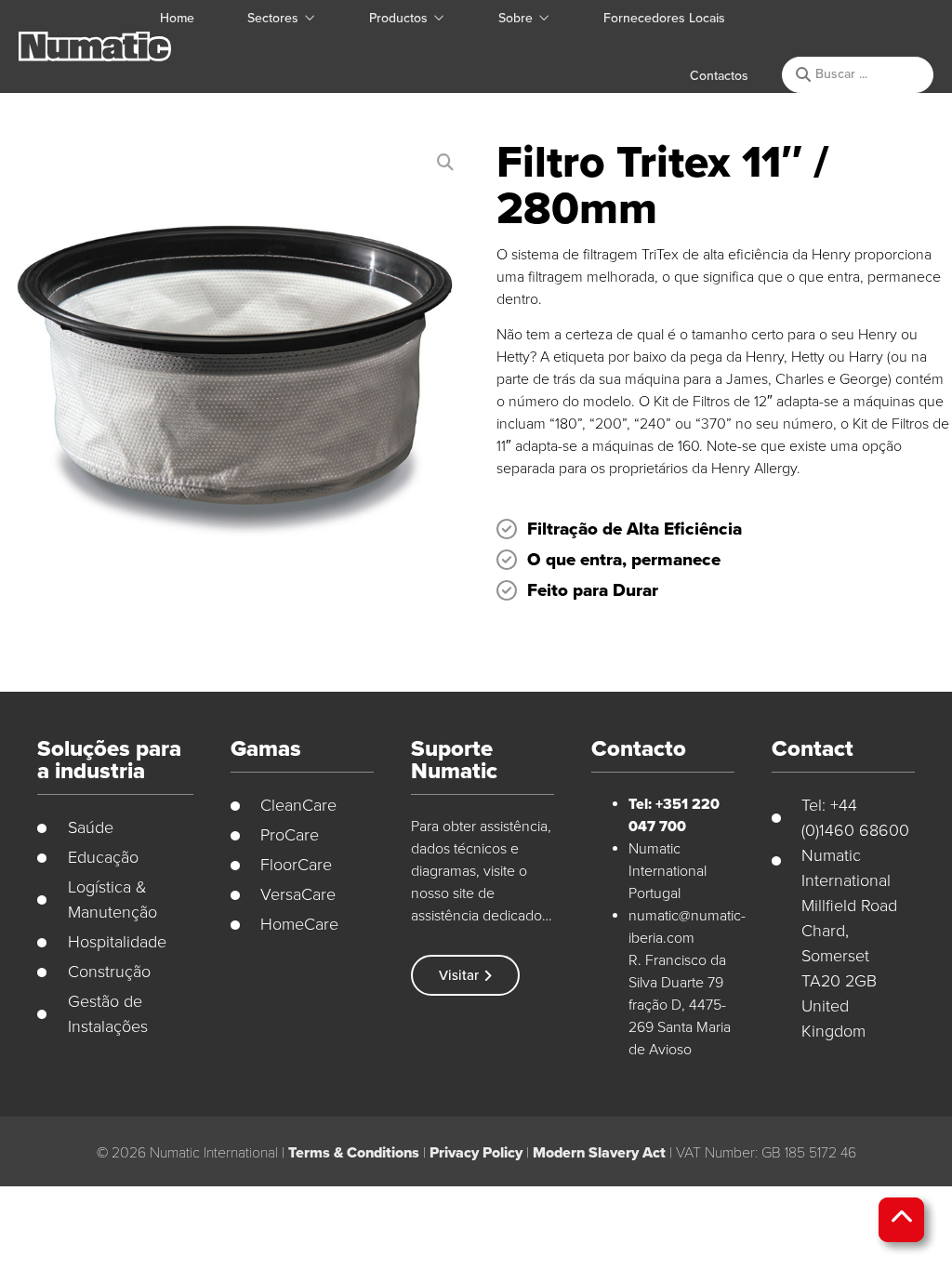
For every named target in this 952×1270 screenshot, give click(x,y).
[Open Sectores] (309, 18)
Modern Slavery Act (599, 1153)
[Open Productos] (438, 18)
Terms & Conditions (353, 1153)
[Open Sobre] (543, 18)
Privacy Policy (476, 1153)
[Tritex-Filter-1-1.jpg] (234, 373)
